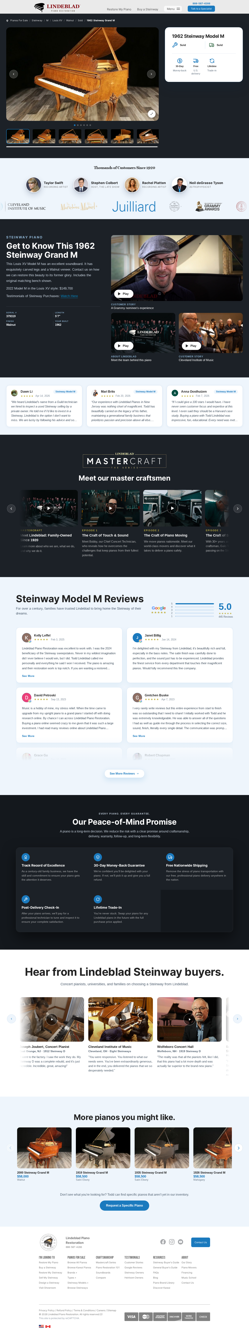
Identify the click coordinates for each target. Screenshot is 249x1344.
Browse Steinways (78, 1287)
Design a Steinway (49, 1282)
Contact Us (201, 1242)
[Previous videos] (11, 508)
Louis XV (57, 20)
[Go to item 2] (78, 125)
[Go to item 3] (81, 125)
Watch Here (69, 296)
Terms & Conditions (84, 1310)
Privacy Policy (47, 1310)
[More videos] (237, 508)
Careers (101, 1310)
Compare (101, 1277)
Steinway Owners (134, 1272)
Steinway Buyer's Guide (166, 1262)
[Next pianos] (238, 1148)
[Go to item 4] (84, 125)
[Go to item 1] (74, 125)
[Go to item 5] (87, 125)
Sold (80, 20)
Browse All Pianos (77, 1262)
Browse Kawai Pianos (79, 1267)
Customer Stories (133, 1262)
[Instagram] (172, 1242)
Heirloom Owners (133, 1277)
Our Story (186, 1262)
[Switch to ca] (48, 1326)
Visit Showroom (47, 1287)
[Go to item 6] (90, 125)
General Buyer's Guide (165, 1267)
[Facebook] (163, 1242)
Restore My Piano (119, 9)
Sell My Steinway (48, 1277)
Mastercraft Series (106, 1262)
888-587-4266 (201, 3)
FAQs (156, 1272)
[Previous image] (13, 74)
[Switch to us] (41, 1326)
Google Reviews (133, 1267)
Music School (188, 1277)
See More (28, 676)
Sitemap (111, 1310)
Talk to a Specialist (201, 8)
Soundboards (103, 1272)
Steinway (37, 20)
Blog (155, 1277)
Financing (186, 1272)
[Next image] (151, 74)
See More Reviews (122, 773)
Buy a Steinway (147, 9)
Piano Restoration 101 (108, 1267)
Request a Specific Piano (124, 1205)
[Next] (237, 1018)
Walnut (70, 20)
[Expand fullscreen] (152, 114)
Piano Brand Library (163, 1282)
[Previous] (11, 1018)
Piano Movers (188, 1267)
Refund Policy (64, 1310)
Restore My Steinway (50, 1272)
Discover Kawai (161, 1287)
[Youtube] (180, 1242)
